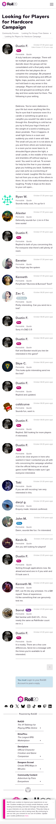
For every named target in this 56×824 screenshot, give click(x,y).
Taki (18, 482)
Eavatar (21, 260)
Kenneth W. (24, 584)
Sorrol (20, 610)
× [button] (53, 802)
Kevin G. (21, 539)
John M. (21, 518)
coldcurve (23, 404)
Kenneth (21, 277)
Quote (29, 54)
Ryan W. (21, 196)
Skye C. (21, 363)
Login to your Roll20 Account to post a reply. (32, 681)
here (26, 816)
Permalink (20, 54)
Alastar (21, 213)
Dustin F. (22, 46)
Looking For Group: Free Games (35, 33)
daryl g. (21, 502)
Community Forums (10, 33)
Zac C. (20, 293)
